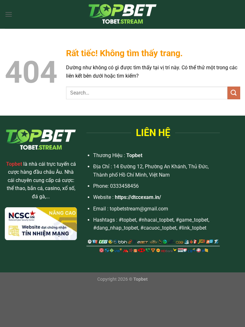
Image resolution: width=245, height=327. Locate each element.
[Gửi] (233, 93)
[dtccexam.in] (122, 14)
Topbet (134, 155)
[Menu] (8, 14)
